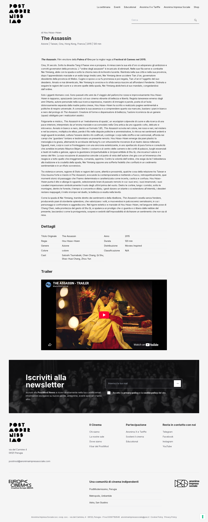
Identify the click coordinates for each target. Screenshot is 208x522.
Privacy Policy (170, 517)
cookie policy (150, 392)
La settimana (103, 7)
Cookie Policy (157, 517)
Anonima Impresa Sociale (177, 7)
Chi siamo (94, 431)
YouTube (167, 446)
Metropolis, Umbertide (100, 496)
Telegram (168, 431)
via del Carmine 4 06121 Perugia (18, 451)
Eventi (117, 7)
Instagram (168, 441)
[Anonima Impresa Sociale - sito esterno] (187, 483)
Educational (130, 7)
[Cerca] (195, 20)
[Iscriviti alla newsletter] (177, 383)
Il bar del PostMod (99, 446)
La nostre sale (96, 436)
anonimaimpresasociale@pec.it (135, 517)
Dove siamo (95, 441)
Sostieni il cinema (135, 436)
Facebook (168, 436)
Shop (196, 7)
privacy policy (131, 392)
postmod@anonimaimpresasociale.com (29, 461)
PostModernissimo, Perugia (103, 489)
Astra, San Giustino (98, 502)
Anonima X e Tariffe (150, 7)
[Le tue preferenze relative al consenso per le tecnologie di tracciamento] (203, 517)
